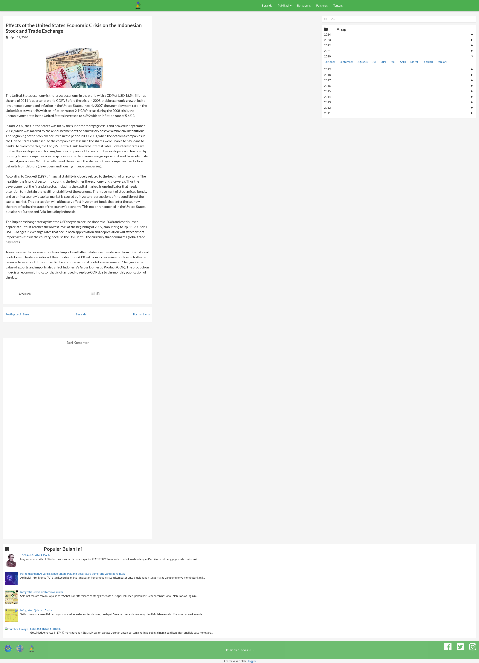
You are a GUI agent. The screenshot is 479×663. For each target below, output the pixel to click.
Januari (442, 61)
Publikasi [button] (284, 5)
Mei (392, 61)
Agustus (363, 61)
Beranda (267, 5)
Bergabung (304, 5)
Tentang (338, 5)
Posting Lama (141, 314)
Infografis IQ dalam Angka (36, 610)
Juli (374, 61)
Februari (428, 61)
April (403, 61)
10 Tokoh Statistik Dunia (35, 555)
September (346, 61)
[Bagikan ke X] (92, 293)
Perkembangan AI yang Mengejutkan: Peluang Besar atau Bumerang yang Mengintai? (72, 573)
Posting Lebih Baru (17, 314)
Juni (383, 61)
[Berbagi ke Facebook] (98, 293)
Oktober (330, 61)
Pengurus (322, 5)
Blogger (251, 661)
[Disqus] (78, 391)
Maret (414, 61)
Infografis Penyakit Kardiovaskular (41, 592)
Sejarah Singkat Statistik (45, 628)
